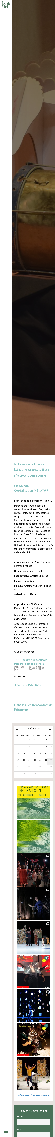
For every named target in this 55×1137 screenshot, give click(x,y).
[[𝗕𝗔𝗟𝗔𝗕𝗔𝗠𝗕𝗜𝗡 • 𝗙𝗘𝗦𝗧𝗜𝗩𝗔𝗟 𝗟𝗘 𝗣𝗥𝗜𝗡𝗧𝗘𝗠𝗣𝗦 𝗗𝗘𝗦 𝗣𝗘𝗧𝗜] (33, 870)
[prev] (17, 728)
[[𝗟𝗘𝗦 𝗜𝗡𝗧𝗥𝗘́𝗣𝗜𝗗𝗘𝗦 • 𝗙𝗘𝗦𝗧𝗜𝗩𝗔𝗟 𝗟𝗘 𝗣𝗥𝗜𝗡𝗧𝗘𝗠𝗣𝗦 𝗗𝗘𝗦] (33, 971)
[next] (50, 728)
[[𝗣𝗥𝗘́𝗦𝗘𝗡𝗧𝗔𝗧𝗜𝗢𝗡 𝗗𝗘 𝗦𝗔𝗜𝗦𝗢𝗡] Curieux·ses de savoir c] (33, 802)
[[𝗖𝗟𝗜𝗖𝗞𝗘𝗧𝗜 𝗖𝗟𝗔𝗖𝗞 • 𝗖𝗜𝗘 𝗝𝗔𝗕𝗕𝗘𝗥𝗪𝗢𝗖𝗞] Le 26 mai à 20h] (33, 1039)
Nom (19, 1129)
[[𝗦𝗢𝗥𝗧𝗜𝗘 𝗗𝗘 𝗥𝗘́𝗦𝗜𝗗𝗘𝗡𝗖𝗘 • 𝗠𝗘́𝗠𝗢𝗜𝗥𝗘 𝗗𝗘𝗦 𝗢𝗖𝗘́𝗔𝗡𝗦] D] (33, 1005)
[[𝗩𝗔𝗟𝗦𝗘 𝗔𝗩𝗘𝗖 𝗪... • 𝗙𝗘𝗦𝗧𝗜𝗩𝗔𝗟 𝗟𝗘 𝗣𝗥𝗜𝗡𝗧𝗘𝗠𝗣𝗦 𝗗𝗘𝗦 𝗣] (33, 937)
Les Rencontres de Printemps (29, 464)
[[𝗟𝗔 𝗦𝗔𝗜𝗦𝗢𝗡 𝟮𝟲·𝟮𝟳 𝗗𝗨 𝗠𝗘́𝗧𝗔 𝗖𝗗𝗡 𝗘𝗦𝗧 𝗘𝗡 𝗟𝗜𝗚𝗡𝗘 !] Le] (33, 836)
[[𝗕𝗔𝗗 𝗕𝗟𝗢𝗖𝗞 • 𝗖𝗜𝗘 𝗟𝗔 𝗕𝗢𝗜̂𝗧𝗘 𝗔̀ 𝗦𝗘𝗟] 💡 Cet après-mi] (33, 903)
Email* (20, 1116)
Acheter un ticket (30, 684)
